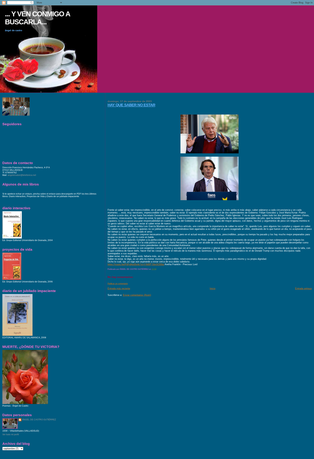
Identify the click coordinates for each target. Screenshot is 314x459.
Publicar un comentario (118, 283)
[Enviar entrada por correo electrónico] (157, 269)
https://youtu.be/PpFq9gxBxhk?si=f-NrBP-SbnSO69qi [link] (136, 264)
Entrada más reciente (119, 288)
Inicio (212, 288)
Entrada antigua (303, 288)
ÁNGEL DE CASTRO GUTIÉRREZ (39, 419)
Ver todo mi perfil (10, 434)
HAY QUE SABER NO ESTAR (131, 105)
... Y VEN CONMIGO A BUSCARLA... (37, 18)
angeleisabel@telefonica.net (22, 175)
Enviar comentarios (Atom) (137, 295)
